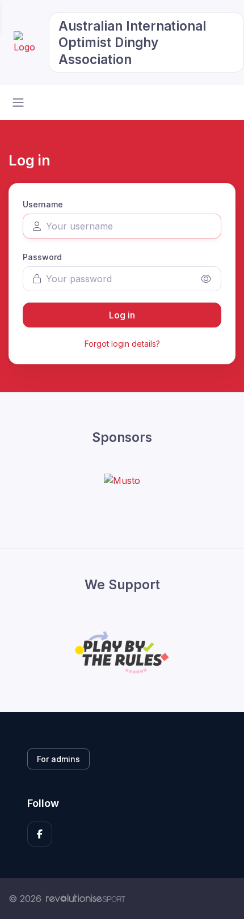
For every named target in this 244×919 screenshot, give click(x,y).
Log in (122, 315)
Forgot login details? (122, 343)
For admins (58, 759)
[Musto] (122, 480)
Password (42, 257)
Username (43, 204)
